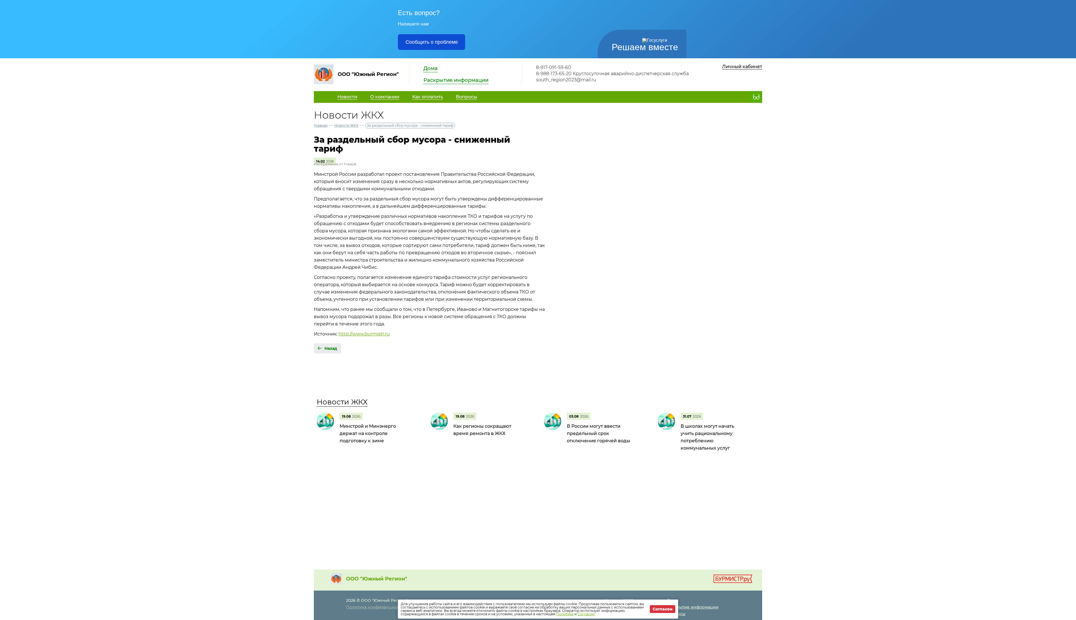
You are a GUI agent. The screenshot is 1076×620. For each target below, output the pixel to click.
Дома (430, 68)
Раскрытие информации (455, 80)
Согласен (662, 609)
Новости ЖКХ (346, 125)
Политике (565, 614)
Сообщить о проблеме (431, 42)
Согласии (586, 614)
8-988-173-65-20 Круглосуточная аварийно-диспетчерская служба (612, 73)
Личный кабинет (742, 66)
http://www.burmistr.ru (364, 334)
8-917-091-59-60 (553, 67)
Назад (330, 348)
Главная (321, 125)
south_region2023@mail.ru (566, 79)
